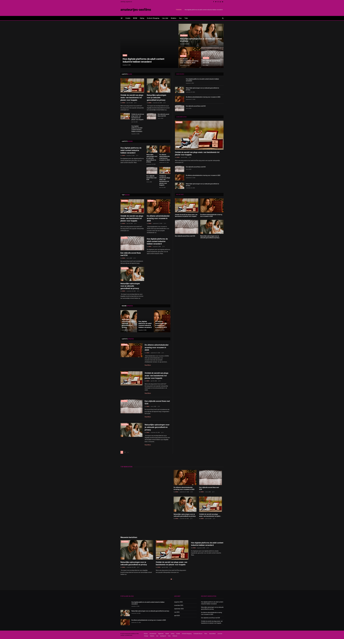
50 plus (146, 633)
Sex (180, 18)
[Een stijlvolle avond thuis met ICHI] (212, 57)
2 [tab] (173, 579)
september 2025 (179, 608)
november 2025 (178, 605)
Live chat (165, 18)
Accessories (153, 633)
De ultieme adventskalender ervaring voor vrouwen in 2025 (189, 61)
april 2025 (177, 615)
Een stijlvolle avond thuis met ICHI (211, 62)
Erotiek (128, 18)
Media (124, 55)
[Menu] (121, 18)
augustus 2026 (178, 602)
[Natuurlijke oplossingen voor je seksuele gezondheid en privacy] (201, 35)
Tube (186, 18)
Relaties (173, 18)
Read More (148, 365)
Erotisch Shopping (153, 18)
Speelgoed (124, 200)
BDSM (135, 18)
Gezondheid (184, 35)
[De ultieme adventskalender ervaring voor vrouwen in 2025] (190, 57)
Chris (123, 102)
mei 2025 (177, 612)
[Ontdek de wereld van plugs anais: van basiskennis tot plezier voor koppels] (132, 85)
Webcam (175, 636)
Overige (146, 636)
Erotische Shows (198, 633)
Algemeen (183, 55)
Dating (142, 18)
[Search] (223, 18)
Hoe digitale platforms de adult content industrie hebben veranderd (143, 60)
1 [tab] (171, 579)
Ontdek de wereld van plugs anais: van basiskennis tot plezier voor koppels (131, 97)
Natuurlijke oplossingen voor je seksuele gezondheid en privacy (205, 9)
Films (205, 633)
